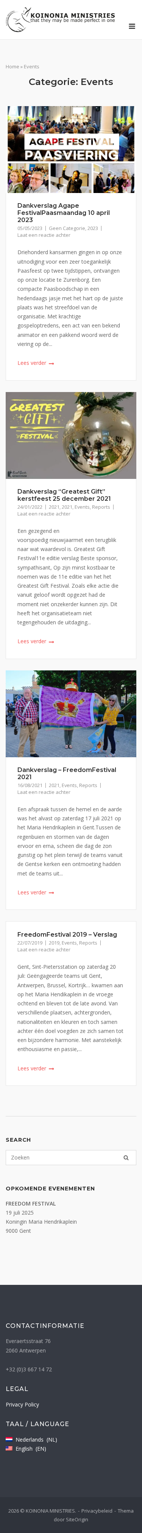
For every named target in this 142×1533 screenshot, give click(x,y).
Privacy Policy (22, 1404)
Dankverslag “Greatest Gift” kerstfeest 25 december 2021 (64, 495)
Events (82, 506)
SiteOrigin (77, 1519)
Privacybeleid (96, 1510)
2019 (54, 942)
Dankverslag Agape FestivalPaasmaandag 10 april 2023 (63, 213)
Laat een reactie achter (43, 235)
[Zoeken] (126, 1157)
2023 (92, 228)
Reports (101, 506)
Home (12, 66)
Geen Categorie (67, 228)
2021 (54, 506)
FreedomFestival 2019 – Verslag (67, 934)
